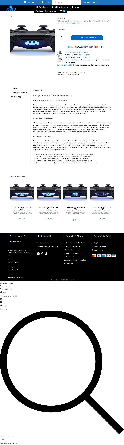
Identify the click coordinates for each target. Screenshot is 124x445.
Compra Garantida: (64, 65)
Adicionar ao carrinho (87, 38)
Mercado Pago (100, 246)
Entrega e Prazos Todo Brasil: (77, 52)
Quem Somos (43, 243)
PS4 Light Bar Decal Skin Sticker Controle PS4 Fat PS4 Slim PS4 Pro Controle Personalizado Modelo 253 (102, 212)
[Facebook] (38, 254)
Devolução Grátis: (72, 60)
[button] (11, 16)
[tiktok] (46, 254)
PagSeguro (98, 250)
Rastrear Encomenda (91, 2)
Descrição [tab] (14, 88)
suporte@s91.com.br (16, 277)
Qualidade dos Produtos (48, 246)
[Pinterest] (42, 254)
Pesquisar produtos (6, 436)
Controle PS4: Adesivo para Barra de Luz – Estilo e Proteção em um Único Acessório (64, 156)
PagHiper (98, 243)
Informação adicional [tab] (19, 93)
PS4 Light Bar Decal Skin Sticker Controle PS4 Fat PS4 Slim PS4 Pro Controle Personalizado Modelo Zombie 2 (75, 213)
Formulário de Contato (75, 243)
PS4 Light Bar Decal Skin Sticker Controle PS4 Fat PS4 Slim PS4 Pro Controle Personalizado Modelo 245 (48, 212)
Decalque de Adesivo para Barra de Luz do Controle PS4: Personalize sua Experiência (64, 154)
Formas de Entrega (73, 253)
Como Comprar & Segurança (72, 248)
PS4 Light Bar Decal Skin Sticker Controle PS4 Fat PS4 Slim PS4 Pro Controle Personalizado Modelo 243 (22, 212)
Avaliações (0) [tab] (16, 97)
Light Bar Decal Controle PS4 (75, 72)
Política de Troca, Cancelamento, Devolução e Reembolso (75, 260)
